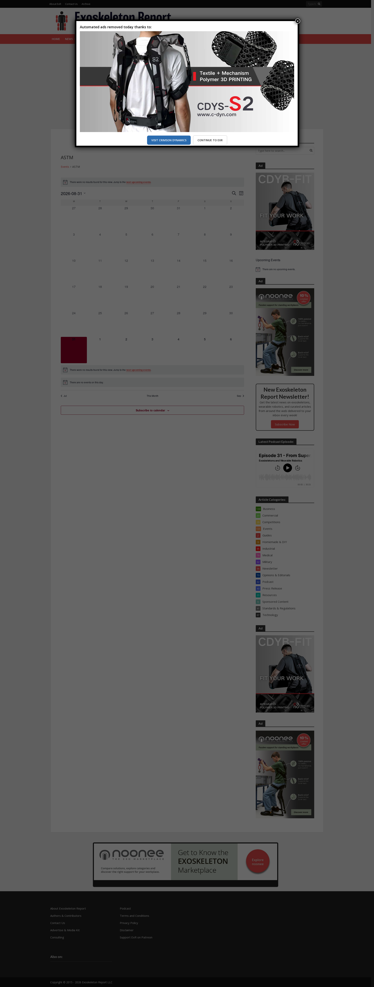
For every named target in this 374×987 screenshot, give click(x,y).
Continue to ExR (210, 140)
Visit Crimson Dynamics (168, 140)
